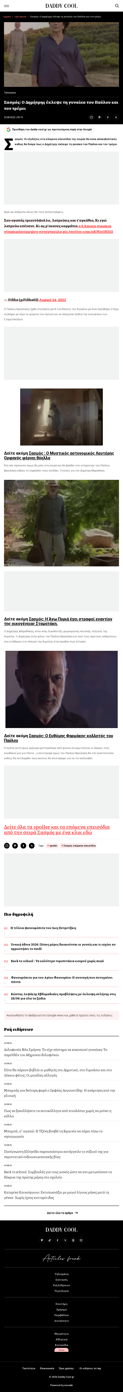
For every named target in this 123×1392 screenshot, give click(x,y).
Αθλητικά (61, 1339)
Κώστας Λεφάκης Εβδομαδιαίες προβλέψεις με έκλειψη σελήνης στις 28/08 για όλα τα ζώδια (63, 996)
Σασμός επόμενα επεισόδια (80, 845)
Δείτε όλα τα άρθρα (60, 1213)
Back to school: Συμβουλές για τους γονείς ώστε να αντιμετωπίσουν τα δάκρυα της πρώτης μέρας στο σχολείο (58, 1174)
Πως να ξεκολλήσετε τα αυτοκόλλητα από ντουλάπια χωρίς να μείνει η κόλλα (57, 1113)
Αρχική (7, 16)
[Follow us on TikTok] (50, 1240)
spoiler (53, 845)
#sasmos (104, 225)
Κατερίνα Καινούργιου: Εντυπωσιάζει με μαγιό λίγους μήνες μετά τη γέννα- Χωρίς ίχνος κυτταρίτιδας (56, 1195)
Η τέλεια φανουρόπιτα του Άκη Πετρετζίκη (43, 928)
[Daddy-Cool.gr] (61, 6)
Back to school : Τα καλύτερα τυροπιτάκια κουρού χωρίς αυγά (57, 961)
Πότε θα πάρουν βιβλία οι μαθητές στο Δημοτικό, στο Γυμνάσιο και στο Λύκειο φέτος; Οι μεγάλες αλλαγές (58, 1072)
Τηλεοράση (62, 1273)
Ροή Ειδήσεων (61, 1285)
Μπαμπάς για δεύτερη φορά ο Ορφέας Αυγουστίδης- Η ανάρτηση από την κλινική (59, 1093)
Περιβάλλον (61, 1315)
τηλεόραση (20, 16)
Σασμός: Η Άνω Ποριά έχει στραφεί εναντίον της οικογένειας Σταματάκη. (58, 621)
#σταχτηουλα (50, 231)
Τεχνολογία (61, 1290)
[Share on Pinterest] (99, 117)
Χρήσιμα (61, 1309)
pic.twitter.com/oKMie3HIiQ (87, 231)
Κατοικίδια (61, 1344)
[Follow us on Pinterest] (42, 1240)
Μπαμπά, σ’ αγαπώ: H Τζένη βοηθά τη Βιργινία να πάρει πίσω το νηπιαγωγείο (53, 1133)
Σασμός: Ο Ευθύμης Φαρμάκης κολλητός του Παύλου (58, 738)
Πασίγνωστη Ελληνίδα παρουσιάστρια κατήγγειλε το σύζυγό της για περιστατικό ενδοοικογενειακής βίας (56, 1154)
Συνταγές (61, 1279)
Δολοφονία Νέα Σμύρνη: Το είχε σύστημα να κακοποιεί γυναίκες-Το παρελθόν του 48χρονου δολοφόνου (55, 1052)
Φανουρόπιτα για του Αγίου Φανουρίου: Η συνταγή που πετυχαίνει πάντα (62, 979)
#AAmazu (87, 225)
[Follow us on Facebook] (57, 1240)
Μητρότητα (61, 1333)
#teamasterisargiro (21, 231)
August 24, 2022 (52, 299)
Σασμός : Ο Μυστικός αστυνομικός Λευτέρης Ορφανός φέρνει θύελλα (59, 455)
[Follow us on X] (65, 1240)
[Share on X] (116, 117)
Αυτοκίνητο (61, 1320)
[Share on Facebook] (108, 117)
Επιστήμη (61, 1303)
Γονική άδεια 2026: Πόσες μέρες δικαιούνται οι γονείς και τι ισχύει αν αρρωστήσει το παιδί (63, 946)
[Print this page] (91, 117)
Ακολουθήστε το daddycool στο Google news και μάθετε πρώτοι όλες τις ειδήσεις (59, 1015)
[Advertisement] (61, 178)
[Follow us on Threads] (73, 1240)
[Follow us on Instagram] (81, 1240)
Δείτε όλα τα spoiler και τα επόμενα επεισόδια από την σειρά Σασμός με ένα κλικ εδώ (57, 829)
